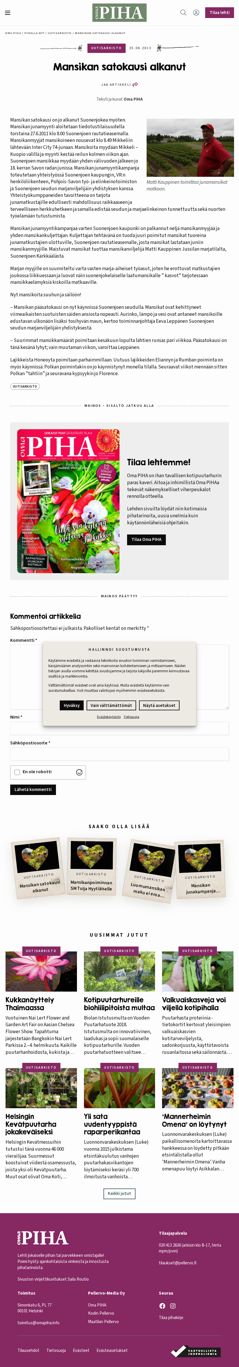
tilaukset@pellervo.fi (177, 1263)
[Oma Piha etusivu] (119, 12)
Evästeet (81, 1351)
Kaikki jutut (119, 1193)
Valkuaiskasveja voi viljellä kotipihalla (194, 1004)
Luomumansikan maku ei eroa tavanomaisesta (147, 890)
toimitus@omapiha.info (38, 1323)
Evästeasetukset (112, 1351)
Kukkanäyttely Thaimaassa (30, 1004)
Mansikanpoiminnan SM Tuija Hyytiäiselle (92, 885)
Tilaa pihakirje (171, 1318)
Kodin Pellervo (101, 1313)
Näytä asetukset (159, 706)
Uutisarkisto (60, 33)
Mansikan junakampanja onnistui (201, 888)
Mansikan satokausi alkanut (40, 886)
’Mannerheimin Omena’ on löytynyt (194, 1120)
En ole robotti (37, 771)
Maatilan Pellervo (103, 1322)
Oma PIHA (133, 99)
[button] (10, 12)
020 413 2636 (170, 1245)
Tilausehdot (28, 1351)
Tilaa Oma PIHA (146, 539)
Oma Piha (13, 33)
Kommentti (23, 640)
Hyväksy (72, 706)
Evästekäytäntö (109, 716)
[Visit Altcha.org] (79, 772)
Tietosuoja (131, 716)
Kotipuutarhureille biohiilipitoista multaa (119, 1004)
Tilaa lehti (220, 12)
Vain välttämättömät (111, 706)
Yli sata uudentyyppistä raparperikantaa (112, 1124)
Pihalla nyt (34, 33)
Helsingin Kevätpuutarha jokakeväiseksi (31, 1124)
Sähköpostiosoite (30, 743)
